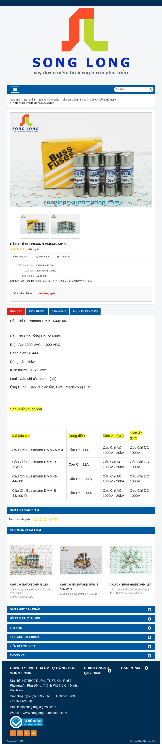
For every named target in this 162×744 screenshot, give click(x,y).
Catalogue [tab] (59, 311)
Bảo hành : (28, 275)
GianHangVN (148, 741)
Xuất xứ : (29, 270)
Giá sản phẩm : (23, 293)
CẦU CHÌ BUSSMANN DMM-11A (130, 584)
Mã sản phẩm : (26, 265)
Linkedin (65, 256)
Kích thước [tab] (37, 311)
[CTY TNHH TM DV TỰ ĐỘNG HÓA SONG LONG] (81, 84)
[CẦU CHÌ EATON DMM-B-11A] (31, 560)
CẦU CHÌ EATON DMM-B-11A (29, 584)
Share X (43, 256)
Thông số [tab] (16, 311)
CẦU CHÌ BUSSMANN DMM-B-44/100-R (80, 586)
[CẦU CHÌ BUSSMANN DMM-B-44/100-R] (81, 560)
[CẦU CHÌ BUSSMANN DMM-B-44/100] (81, 160)
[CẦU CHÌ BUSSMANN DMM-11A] (131, 560)
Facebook (21, 256)
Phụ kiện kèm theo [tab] (85, 311)
